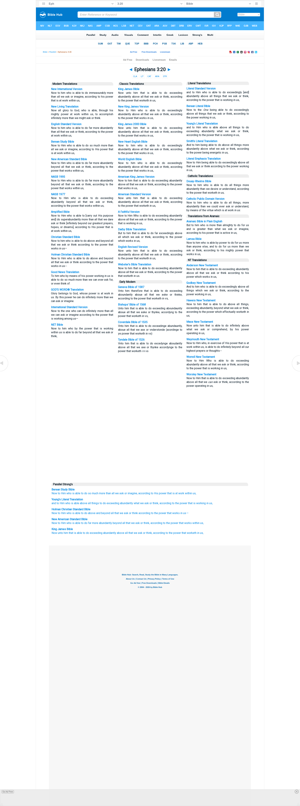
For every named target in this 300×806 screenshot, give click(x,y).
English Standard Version (66, 124)
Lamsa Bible (194, 239)
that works (173, 513)
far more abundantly (100, 523)
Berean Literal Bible (198, 106)
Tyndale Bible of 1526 (131, 339)
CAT (149, 76)
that (169, 493)
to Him (60, 503)
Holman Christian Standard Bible (70, 254)
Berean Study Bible (62, 141)
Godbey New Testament (201, 282)
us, (194, 493)
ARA (157, 76)
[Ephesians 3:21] (295, 371)
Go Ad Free (7, 792)
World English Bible (130, 159)
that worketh (189, 533)
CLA (135, 76)
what (136, 503)
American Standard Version (134, 194)
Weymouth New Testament (202, 339)
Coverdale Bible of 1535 (133, 322)
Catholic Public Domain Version (205, 198)
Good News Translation (65, 272)
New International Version (66, 89)
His (156, 493)
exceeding (96, 533)
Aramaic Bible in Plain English (204, 221)
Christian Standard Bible (65, 237)
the (176, 503)
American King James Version (136, 176)
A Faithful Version (129, 211)
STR (164, 76)
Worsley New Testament (201, 374)
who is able (72, 503)
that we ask (133, 523)
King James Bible (128, 89)
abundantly (109, 533)
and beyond (103, 513)
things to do (98, 503)
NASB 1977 (58, 194)
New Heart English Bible (132, 141)
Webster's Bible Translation (134, 264)
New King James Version (133, 106)
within (188, 493)
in (207, 503)
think (155, 503)
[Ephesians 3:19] (4, 371)
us (184, 513)
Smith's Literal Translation (201, 141)
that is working (196, 503)
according (156, 523)
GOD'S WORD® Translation (67, 289)
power (162, 493)
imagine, (133, 493)
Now (54, 493)
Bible (45, 52)
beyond (117, 523)
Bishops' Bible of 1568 (132, 304)
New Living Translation (64, 106)
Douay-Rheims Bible (198, 181)
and (54, 503)
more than (105, 493)
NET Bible (57, 324)
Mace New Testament (199, 321)
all (113, 493)
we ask (119, 493)
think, (147, 523)
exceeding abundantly (119, 503)
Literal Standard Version (201, 88)
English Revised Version (133, 247)
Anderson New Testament (202, 265)
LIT (142, 76)
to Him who (65, 493)
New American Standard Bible (69, 159)
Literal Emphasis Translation (203, 158)
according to (145, 493)
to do (84, 493)
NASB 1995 (58, 176)
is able (76, 493)
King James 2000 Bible (132, 124)
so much (93, 493)
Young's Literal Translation (202, 123)
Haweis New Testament (200, 300)
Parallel (52, 52)
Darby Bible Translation (132, 229)
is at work (178, 493)
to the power (170, 523)
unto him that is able (70, 533)
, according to (166, 503)
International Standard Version (69, 307)
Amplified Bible (60, 211)
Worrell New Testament (200, 356)
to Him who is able (69, 523)
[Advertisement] (150, 454)
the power (175, 533)
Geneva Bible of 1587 (131, 287)
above (83, 503)
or (125, 493)
